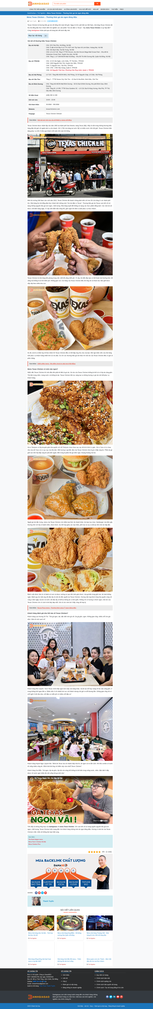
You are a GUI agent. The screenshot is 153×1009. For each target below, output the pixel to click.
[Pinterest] (121, 997)
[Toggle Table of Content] (45, 35)
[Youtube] (117, 997)
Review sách (105, 9)
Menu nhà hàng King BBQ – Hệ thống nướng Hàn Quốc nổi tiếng (69, 934)
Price (122, 9)
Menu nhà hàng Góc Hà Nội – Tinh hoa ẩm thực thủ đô (40, 934)
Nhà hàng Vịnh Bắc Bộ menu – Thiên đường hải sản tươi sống (69, 960)
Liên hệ (65, 978)
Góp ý (65, 981)
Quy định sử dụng (102, 975)
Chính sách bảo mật (103, 978)
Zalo (44, 981)
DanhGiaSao (31, 13)
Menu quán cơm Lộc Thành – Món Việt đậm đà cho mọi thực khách (99, 960)
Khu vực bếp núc (85, 9)
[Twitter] (110, 997)
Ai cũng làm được (70, 9)
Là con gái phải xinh (54, 9)
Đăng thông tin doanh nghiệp (72, 987)
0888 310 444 (37, 981)
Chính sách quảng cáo (103, 981)
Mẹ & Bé (95, 9)
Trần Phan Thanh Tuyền (47, 986)
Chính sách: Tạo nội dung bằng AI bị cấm (110, 987)
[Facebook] (107, 997)
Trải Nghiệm (41, 13)
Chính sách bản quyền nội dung (106, 984)
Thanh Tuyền (32, 21)
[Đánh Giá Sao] (38, 3)
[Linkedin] (114, 997)
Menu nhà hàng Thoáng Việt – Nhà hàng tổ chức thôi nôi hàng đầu (98, 934)
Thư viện (114, 9)
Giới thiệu (66, 975)
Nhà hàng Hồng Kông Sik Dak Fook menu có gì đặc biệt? (39, 960)
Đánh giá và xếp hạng (70, 984)
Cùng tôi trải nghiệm (37, 9)
